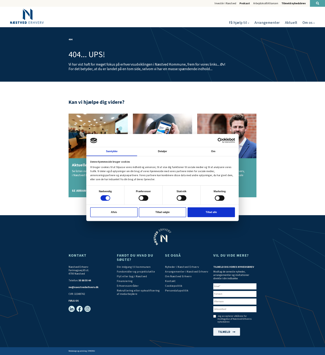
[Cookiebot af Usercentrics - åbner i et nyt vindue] (220, 140)
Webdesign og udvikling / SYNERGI (82, 351)
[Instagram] (87, 309)
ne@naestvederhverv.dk (84, 287)
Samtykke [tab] (112, 151)
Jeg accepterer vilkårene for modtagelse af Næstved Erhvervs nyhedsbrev (235, 319)
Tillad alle (211, 212)
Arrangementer (267, 22)
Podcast (245, 3)
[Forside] (27, 16)
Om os (307, 22)
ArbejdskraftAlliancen (265, 3)
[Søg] (317, 3)
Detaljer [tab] (162, 151)
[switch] (143, 198)
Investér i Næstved (225, 3)
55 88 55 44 (85, 280)
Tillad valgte (162, 212)
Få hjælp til (238, 22)
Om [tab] (213, 151)
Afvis (114, 212)
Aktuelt (291, 22)
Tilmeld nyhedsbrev (293, 3)
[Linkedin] (72, 309)
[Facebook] (80, 309)
